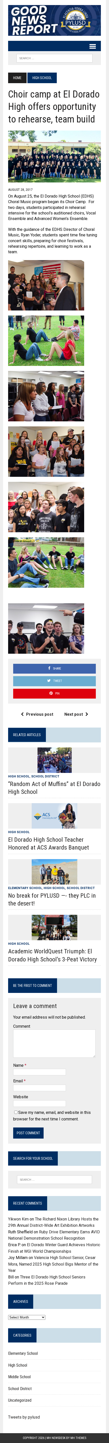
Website (20, 1096)
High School (19, 776)
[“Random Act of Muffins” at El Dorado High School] (55, 769)
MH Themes (78, 1438)
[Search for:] (54, 1179)
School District (45, 776)
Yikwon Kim (18, 1219)
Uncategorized (19, 1400)
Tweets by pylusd (24, 1417)
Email (18, 1081)
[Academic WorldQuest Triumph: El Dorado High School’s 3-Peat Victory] (54, 937)
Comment (21, 1026)
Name (19, 1065)
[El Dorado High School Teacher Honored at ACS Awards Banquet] (54, 825)
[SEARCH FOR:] (54, 57)
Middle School (19, 1376)
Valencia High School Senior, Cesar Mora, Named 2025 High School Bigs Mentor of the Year (53, 1264)
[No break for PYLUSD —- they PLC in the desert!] (54, 881)
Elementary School (25, 888)
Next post (73, 714)
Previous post (39, 714)
